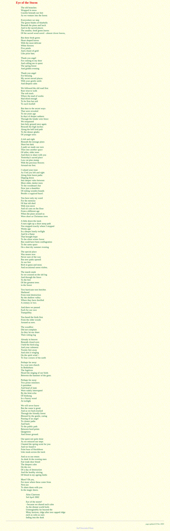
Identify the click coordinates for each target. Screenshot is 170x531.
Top (78, 528)
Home (91, 528)
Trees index (84, 528)
